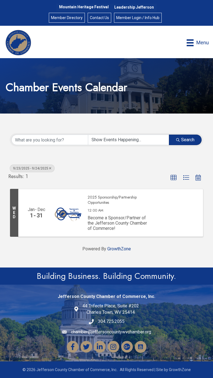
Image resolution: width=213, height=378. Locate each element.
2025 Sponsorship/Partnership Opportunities (112, 200)
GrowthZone (119, 248)
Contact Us (99, 18)
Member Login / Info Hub (137, 18)
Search (187, 139)
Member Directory (67, 18)
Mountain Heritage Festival (84, 7)
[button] (173, 177)
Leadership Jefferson (134, 7)
